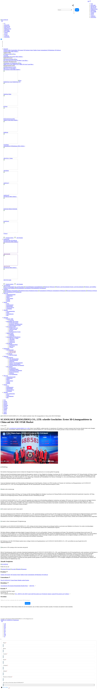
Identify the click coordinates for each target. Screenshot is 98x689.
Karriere (8, 301)
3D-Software (58, 50)
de (5, 627)
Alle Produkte (19, 237)
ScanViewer (12, 346)
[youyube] (13, 569)
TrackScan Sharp (13, 329)
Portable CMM (9, 319)
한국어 (92, 14)
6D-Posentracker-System (14, 331)
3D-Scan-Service (10, 307)
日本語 (92, 13)
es (5, 630)
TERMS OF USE (5, 620)
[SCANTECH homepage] (4, 19)
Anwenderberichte (10, 311)
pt (5, 628)
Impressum (16, 620)
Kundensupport (9, 304)
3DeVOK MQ (12, 351)
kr (5, 634)
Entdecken (5, 356)
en (5, 625)
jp (4, 632)
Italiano (93, 17)
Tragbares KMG (7, 50)
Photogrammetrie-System (15, 325)
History (8, 297)
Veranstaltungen (10, 313)
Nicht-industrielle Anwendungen (16, 365)
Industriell (5, 48)
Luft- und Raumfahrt (14, 358)
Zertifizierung (9, 295)
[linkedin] (18, 569)
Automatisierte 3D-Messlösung (48, 50)
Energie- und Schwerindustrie (16, 362)
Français (93, 6)
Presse (7, 312)
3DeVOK (31, 585)
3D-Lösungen (9, 366)
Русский (93, 11)
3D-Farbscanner (7, 240)
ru (5, 631)
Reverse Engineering (14, 371)
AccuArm (11, 320)
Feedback (66, 593)
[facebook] (3, 569)
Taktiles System (36, 50)
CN (5, 623)
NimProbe (11, 334)
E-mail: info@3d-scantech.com (34, 593)
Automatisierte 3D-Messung (15, 370)
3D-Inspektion (12, 367)
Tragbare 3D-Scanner (5, 574)
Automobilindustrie (13, 360)
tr (5, 635)
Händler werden (21, 580)
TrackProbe (11, 335)
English (93, 5)
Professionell (6, 239)
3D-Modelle (9, 308)
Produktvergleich (9, 237)
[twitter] (8, 569)
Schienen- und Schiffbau (14, 364)
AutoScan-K (12, 342)
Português (94, 9)
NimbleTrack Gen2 (13, 328)
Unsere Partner (9, 298)
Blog (7, 315)
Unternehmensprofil (10, 294)
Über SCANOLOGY (5, 580)
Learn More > (25, 60)
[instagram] (23, 569)
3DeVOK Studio (13, 355)
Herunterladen (9, 306)
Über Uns (5, 293)
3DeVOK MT (12, 352)
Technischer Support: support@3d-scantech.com (53, 593)
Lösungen (5, 289)
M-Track (11, 330)
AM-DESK (11, 339)
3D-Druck (11, 373)
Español (93, 10)
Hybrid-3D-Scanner (13, 322)
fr (5, 626)
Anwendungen (6, 285)
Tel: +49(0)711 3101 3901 (21, 593)
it (4, 636)
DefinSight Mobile (13, 344)
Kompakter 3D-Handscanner (15, 324)
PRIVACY (11, 620)
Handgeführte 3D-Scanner (17, 50)
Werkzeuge (11, 361)
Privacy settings (5, 687)
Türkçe (93, 16)
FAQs (7, 303)
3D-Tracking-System (28, 50)
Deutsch (93, 7)
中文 (92, 3)
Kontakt (77, 9)
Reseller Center (83, 9)
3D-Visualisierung (13, 374)
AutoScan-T (12, 340)
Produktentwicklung (13, 369)
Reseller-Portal (24, 585)
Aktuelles (5, 310)
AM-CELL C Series (13, 338)
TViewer (11, 347)
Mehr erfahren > (15, 51)
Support (5, 302)
